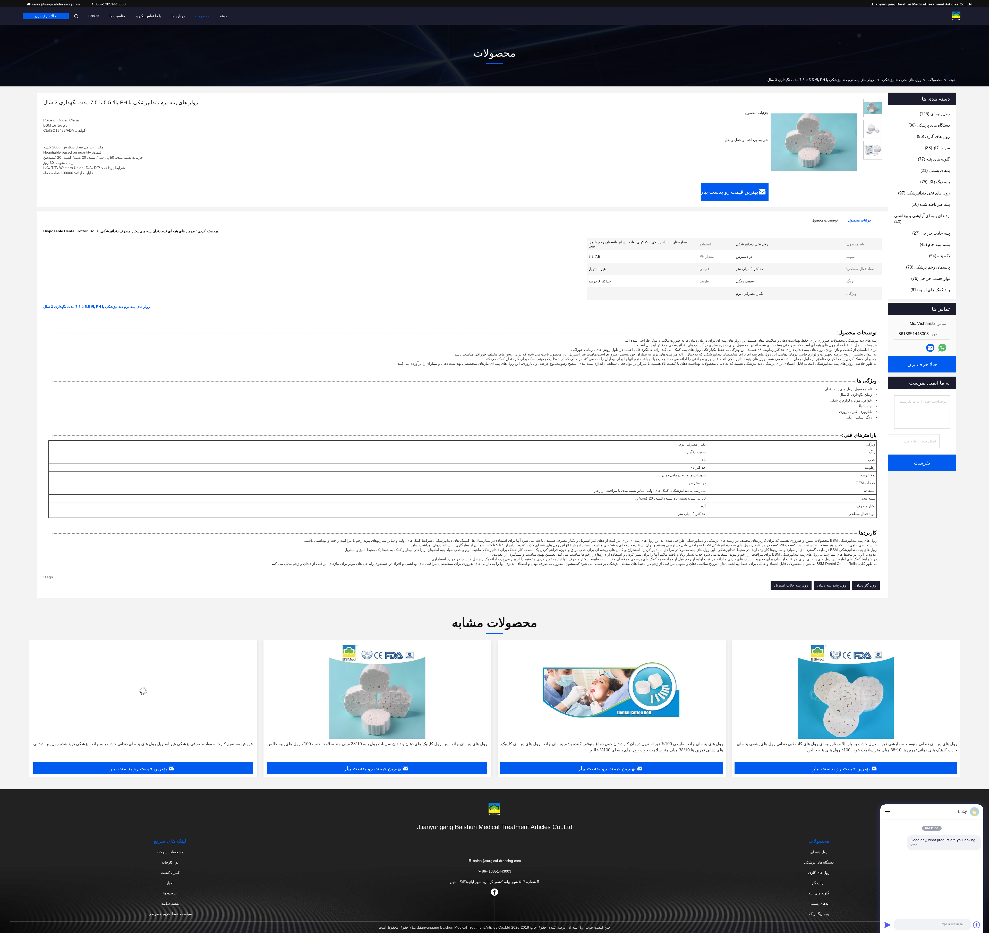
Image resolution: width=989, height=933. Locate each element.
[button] (950, 703)
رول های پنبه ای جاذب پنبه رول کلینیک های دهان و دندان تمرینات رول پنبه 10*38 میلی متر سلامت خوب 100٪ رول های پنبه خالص (612, 744)
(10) (930, 204)
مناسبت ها (117, 16)
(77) (934, 159)
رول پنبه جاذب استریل (791, 585)
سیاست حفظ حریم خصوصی (170, 914)
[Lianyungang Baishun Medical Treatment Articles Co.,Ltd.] (956, 16)
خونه (223, 16)
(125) (935, 114)
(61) (930, 290)
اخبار (170, 883)
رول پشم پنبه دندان (831, 585)
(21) (935, 170)
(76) (930, 278)
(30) (929, 125)
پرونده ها (170, 893)
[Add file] (976, 924)
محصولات (202, 16)
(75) (935, 182)
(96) (933, 136)
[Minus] (887, 811)
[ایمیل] (930, 348)
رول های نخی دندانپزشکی (901, 80)
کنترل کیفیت (170, 872)
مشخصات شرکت (170, 852)
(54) (939, 256)
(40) (921, 219)
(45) (935, 244)
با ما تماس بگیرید (148, 16)
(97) (924, 193)
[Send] (887, 924)
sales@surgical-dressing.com (56, 4)
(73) (928, 267)
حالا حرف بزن (45, 16)
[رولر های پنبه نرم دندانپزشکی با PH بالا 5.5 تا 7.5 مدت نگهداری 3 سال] (814, 142)
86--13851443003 (110, 4)
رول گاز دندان (865, 585)
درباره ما (178, 16)
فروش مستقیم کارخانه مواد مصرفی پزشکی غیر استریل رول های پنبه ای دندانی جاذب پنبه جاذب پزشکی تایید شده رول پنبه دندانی (377, 744)
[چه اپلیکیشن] (942, 348)
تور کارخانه (170, 862)
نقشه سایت (170, 903)
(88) (937, 148)
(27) (931, 233)
